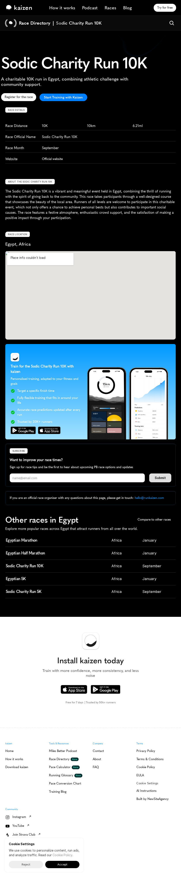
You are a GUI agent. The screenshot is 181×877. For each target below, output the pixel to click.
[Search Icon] (171, 23)
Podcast (90, 7)
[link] (20, 8)
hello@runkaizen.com (149, 498)
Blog (127, 7)
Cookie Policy (62, 855)
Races (110, 7)
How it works (62, 7)
